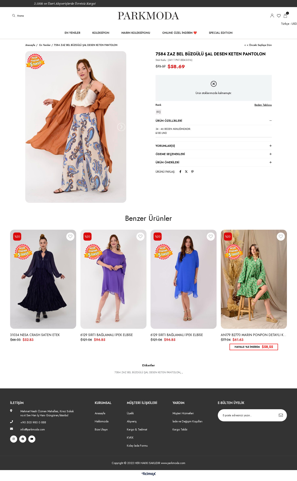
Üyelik (130, 413)
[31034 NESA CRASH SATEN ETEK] (43, 279)
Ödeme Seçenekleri (170, 154)
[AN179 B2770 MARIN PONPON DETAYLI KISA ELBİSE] (254, 279)
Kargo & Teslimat (137, 429)
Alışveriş (132, 421)
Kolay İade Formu (137, 446)
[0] (285, 16)
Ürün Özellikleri (169, 121)
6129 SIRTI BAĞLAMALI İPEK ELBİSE (106, 335)
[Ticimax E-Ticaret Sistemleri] (148, 474)
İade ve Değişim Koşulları (187, 421)
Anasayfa (100, 413)
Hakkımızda (101, 421)
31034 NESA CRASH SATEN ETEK (35, 335)
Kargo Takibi (180, 429)
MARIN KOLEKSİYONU (135, 33)
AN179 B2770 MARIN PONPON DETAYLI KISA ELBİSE (254, 335)
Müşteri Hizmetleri (183, 413)
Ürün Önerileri (167, 162)
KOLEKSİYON (100, 33)
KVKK (130, 438)
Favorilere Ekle (70, 237)
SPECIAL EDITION (221, 33)
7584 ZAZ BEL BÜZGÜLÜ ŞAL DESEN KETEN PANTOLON (147, 372)
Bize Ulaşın (101, 429)
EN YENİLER (72, 33)
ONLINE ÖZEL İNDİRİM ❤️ (179, 33)
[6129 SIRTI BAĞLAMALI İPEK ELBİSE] (113, 279)
